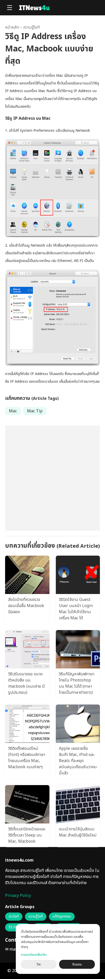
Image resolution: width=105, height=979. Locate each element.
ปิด (39, 964)
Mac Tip (35, 411)
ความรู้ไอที (31, 27)
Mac (13, 411)
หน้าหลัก (12, 27)
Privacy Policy (18, 896)
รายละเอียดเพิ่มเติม (34, 954)
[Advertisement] (52, 478)
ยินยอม (77, 964)
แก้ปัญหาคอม (61, 916)
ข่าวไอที (14, 916)
